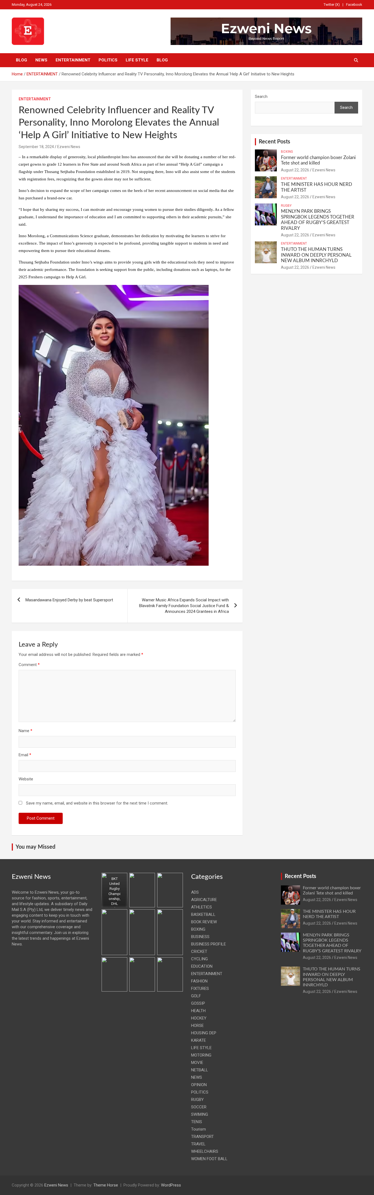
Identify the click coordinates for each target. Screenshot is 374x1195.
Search (261, 96)
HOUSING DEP (203, 1032)
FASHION (199, 981)
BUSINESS (200, 936)
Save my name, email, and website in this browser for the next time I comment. (97, 803)
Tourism (198, 1129)
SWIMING (199, 1114)
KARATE (198, 1040)
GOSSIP (198, 1003)
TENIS (196, 1121)
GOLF (196, 995)
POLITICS (108, 60)
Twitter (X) (332, 4)
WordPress (171, 1185)
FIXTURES (200, 988)
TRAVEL (198, 1144)
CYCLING (199, 958)
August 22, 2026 (295, 170)
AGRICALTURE (204, 899)
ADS (195, 892)
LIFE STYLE (137, 60)
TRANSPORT (202, 1136)
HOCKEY (198, 1018)
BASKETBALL (203, 914)
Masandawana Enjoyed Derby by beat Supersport (69, 600)
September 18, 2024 (36, 147)
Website (26, 779)
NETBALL (199, 1069)
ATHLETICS (201, 907)
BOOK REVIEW (204, 921)
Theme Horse (105, 1185)
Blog (21, 60)
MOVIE (197, 1062)
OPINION (199, 1084)
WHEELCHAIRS (204, 1151)
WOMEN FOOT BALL (209, 1158)
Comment (29, 664)
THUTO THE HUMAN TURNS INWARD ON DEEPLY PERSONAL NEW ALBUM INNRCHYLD (316, 255)
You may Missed (35, 847)
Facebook (354, 4)
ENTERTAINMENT (73, 60)
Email (25, 754)
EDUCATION (201, 966)
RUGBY (286, 206)
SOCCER (198, 1107)
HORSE (197, 1025)
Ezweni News (68, 147)
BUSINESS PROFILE (208, 944)
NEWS (41, 60)
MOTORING (201, 1055)
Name (25, 730)
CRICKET (199, 951)
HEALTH (198, 1010)
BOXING (287, 152)
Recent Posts (274, 142)
